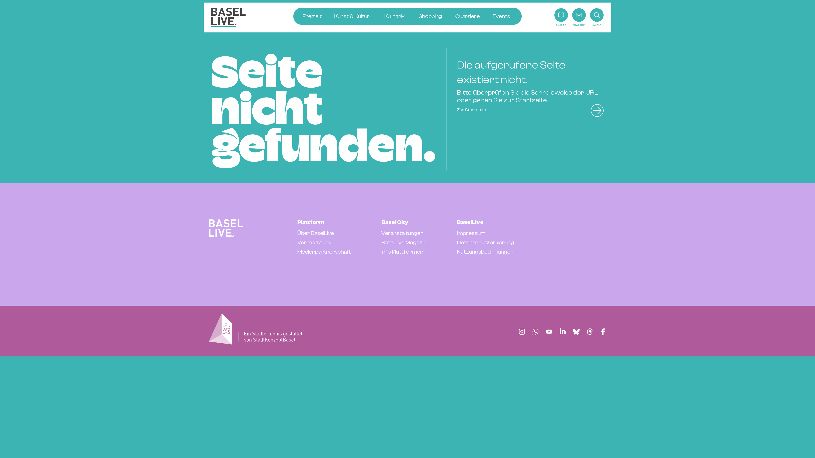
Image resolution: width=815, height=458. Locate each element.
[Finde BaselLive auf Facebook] (603, 331)
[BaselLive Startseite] (228, 17)
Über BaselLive (315, 233)
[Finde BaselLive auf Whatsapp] (535, 331)
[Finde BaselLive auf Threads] (589, 331)
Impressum (471, 233)
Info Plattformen (402, 252)
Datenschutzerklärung (485, 243)
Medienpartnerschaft (324, 252)
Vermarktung (314, 243)
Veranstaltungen (402, 233)
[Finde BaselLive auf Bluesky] (576, 331)
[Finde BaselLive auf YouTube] (549, 331)
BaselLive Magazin (403, 243)
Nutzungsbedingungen (485, 252)
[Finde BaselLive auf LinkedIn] (562, 331)
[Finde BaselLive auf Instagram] (522, 331)
